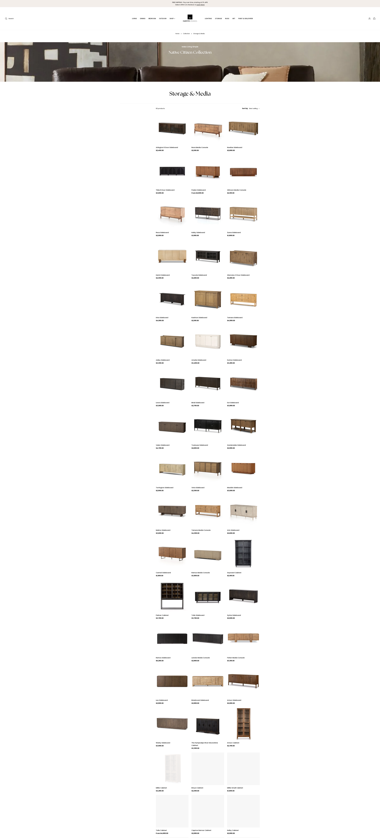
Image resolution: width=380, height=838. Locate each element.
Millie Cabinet (161, 788)
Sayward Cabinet (234, 573)
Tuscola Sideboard (199, 275)
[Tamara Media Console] (207, 511)
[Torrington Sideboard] (172, 468)
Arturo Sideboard (234, 700)
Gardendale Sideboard (236, 445)
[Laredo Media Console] (207, 638)
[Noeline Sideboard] (243, 128)
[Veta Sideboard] (207, 468)
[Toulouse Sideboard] (207, 426)
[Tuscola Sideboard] (207, 256)
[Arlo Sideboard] (243, 511)
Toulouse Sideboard (199, 445)
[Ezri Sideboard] (243, 383)
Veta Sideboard (197, 487)
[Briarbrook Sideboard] (207, 681)
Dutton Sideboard (234, 360)
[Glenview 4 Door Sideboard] (243, 256)
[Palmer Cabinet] (172, 596)
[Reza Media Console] (207, 128)
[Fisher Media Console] (243, 638)
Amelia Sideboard (198, 360)
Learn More (201, 5)
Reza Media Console (199, 147)
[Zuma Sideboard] (243, 213)
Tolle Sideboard (197, 615)
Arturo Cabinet (233, 743)
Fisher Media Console (236, 658)
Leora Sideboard (162, 403)
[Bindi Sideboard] (207, 383)
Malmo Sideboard (163, 530)
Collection (186, 34)
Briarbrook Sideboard (200, 700)
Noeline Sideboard (234, 147)
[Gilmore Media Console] (243, 171)
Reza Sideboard (162, 232)
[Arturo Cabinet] (243, 723)
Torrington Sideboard (164, 487)
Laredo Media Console (200, 658)
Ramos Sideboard (163, 658)
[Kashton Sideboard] (207, 298)
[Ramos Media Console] (207, 553)
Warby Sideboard (163, 743)
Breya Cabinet (197, 788)
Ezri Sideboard (233, 403)
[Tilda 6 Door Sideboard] (172, 171)
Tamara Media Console (201, 530)
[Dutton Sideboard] (243, 341)
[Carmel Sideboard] (172, 553)
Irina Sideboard (162, 317)
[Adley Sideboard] (172, 341)
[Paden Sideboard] (207, 171)
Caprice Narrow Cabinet (201, 830)
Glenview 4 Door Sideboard (238, 275)
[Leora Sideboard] (172, 383)
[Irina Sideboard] (172, 298)
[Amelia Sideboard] (207, 341)
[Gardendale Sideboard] (243, 426)
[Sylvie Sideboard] (243, 596)
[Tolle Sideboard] (207, 596)
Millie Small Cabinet (235, 788)
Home (177, 34)
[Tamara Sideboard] (243, 298)
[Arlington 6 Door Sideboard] (172, 128)
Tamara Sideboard (234, 317)
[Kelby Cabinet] (243, 811)
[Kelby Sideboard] (207, 213)
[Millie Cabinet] (172, 768)
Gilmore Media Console (236, 190)
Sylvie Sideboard (234, 615)
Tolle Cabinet (161, 830)
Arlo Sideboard (233, 530)
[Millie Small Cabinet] (243, 768)
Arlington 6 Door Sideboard (167, 147)
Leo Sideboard (162, 700)
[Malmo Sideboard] (172, 511)
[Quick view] (185, 116)
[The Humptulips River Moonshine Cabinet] (207, 723)
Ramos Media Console (200, 573)
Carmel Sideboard (163, 573)
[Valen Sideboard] (172, 426)
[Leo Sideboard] (172, 681)
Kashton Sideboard (199, 317)
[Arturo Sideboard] (243, 681)
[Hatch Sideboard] (172, 256)
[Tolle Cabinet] (172, 811)
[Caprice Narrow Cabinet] (207, 811)
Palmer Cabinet (162, 615)
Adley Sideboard (163, 360)
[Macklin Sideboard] (243, 468)
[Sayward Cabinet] (243, 553)
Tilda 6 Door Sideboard (165, 190)
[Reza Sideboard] (172, 213)
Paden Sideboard (198, 190)
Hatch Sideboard (163, 275)
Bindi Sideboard (197, 403)
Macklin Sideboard (234, 487)
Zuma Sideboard (234, 232)
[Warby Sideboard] (172, 723)
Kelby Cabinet (233, 830)
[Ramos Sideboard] (172, 638)
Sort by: (245, 108)
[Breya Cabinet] (207, 768)
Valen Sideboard (162, 445)
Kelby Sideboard (198, 232)
